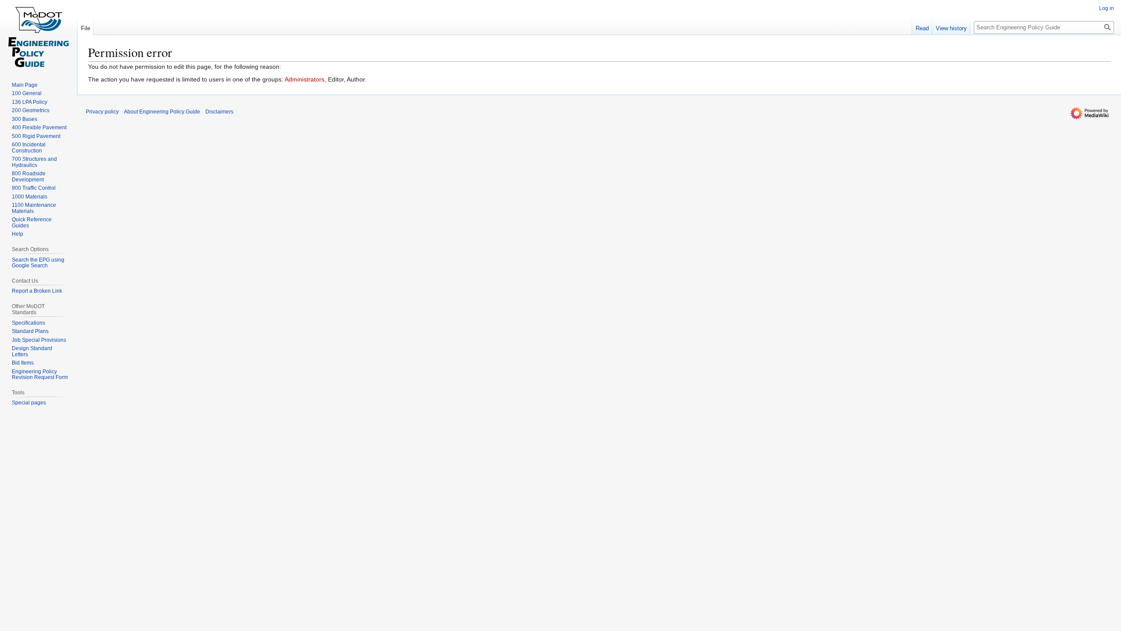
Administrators (304, 79)
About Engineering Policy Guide (162, 112)
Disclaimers (219, 112)
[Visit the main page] (39, 35)
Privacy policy (102, 112)
